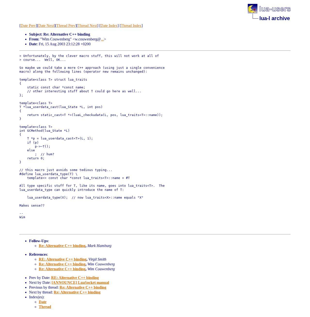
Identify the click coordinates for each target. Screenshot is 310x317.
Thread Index (131, 25)
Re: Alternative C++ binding (62, 246)
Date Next (46, 25)
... (102, 39)
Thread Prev (65, 25)
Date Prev (28, 25)
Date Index (109, 25)
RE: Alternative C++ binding (62, 259)
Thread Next (87, 25)
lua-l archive (274, 18)
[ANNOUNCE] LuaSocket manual (80, 282)
